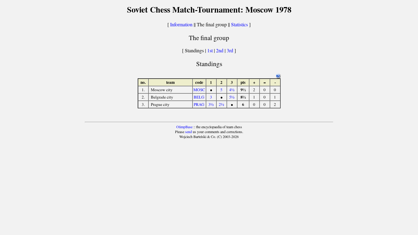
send (188, 131)
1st (210, 50)
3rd (230, 50)
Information (181, 24)
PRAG (199, 104)
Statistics (239, 24)
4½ (231, 89)
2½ (221, 104)
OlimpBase (184, 126)
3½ (211, 104)
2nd (220, 50)
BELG (199, 97)
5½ (231, 97)
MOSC (199, 89)
